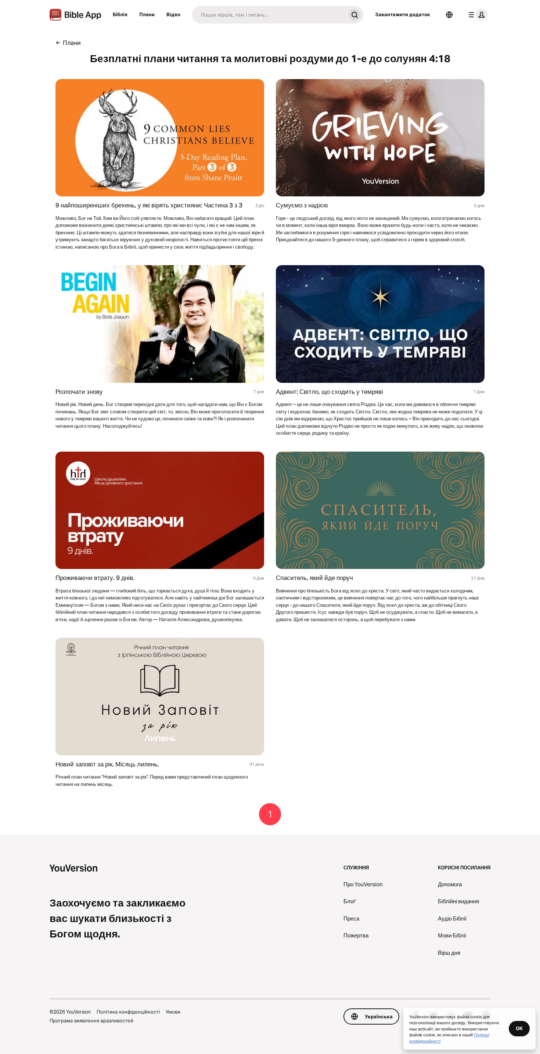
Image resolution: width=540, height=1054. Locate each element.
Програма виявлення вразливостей (91, 1020)
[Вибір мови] (449, 14)
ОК (519, 1028)
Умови (173, 1012)
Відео (173, 14)
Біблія (120, 14)
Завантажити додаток (402, 14)
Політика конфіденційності (128, 1012)
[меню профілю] (476, 14)
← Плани (68, 42)
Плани (147, 14)
